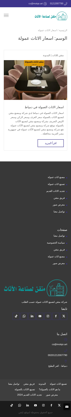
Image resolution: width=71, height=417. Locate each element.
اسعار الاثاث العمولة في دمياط (44, 107)
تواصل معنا (59, 211)
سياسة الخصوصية (56, 242)
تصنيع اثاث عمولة (56, 184)
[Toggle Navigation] (6, 16)
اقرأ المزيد (51, 143)
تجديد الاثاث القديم (55, 191)
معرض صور (59, 204)
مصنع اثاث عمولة (56, 177)
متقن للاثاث (58, 55)
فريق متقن (59, 197)
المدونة (46, 55)
